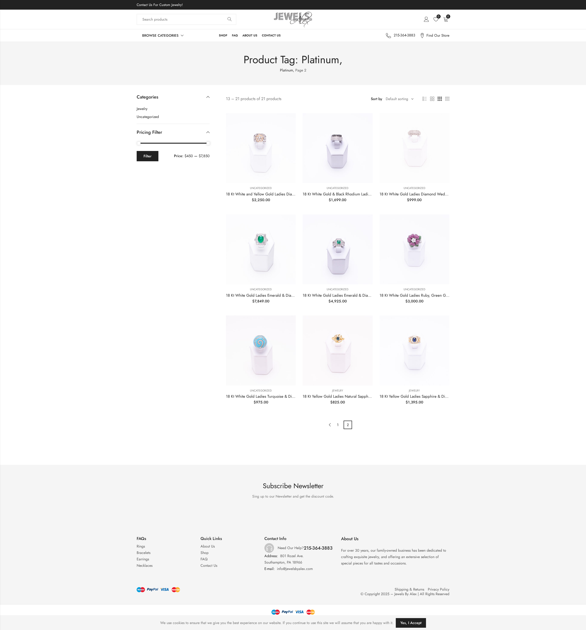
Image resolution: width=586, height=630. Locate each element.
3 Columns (440, 99)
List (425, 99)
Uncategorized (261, 188)
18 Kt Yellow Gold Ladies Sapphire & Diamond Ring (422, 396)
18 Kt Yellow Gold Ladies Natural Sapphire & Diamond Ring (352, 396)
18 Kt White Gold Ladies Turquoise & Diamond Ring (269, 396)
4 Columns (447, 99)
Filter (148, 156)
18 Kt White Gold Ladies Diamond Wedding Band (421, 194)
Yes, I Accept (410, 622)
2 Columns (432, 99)
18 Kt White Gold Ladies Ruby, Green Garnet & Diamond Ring (431, 295)
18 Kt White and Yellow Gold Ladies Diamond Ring (268, 194)
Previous (330, 425)
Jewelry (337, 391)
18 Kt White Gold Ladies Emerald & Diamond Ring (267, 295)
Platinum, (287, 70)
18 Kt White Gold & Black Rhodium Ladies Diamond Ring (349, 194)
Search (229, 19)
